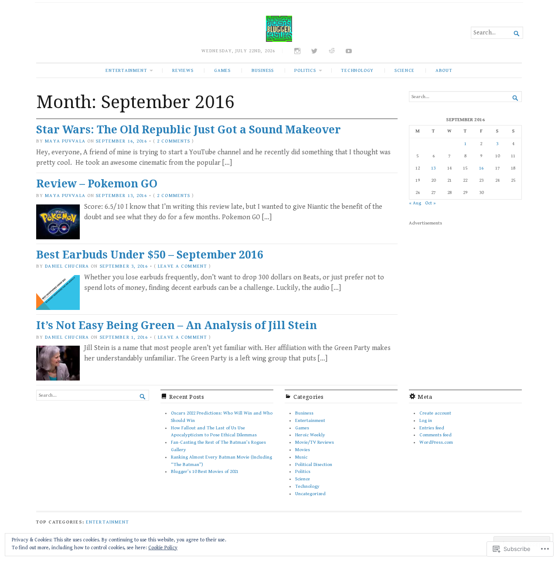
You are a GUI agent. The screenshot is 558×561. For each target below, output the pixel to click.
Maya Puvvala (65, 141)
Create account (435, 413)
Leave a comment (182, 266)
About (444, 70)
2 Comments (173, 141)
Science (405, 70)
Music (301, 457)
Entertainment (126, 70)
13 (433, 168)
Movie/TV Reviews (314, 442)
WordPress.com (436, 442)
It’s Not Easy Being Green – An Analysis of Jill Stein (176, 325)
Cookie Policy (162, 548)
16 (481, 168)
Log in (425, 420)
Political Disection (313, 464)
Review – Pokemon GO (96, 183)
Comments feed (435, 435)
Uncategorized (310, 493)
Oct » (430, 203)
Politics (305, 70)
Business (263, 70)
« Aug (415, 203)
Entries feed (431, 428)
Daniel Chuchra (67, 266)
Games (222, 70)
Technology (357, 70)
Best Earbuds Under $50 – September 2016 (149, 254)
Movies (302, 449)
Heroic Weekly (310, 435)
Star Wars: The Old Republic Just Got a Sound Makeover (188, 129)
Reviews (183, 70)
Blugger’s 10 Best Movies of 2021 (204, 471)
